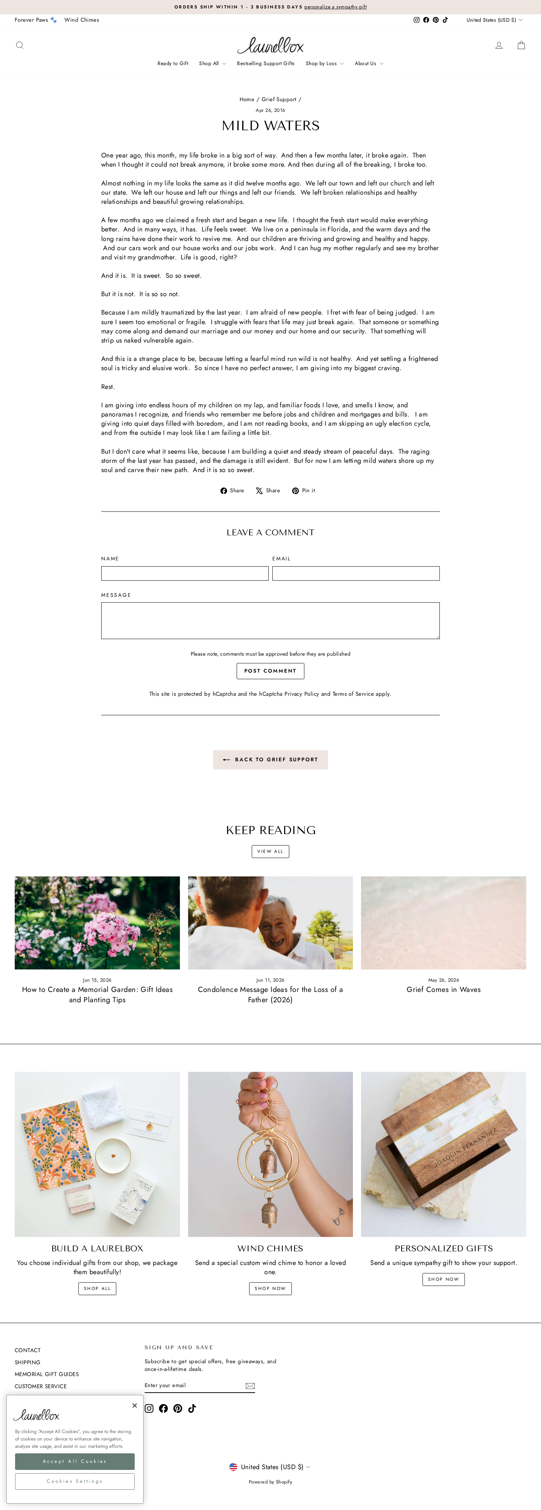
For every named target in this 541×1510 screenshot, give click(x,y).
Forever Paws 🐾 (36, 20)
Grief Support (279, 99)
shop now (270, 1288)
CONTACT (27, 1350)
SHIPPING (28, 1362)
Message (116, 595)
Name (110, 558)
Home (247, 99)
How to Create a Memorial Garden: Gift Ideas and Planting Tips (97, 994)
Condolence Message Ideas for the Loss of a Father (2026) (270, 994)
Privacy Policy (301, 694)
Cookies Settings (75, 1481)
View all (270, 851)
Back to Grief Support (276, 759)
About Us (366, 63)
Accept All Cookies (75, 1461)
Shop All (209, 63)
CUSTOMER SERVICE (41, 1386)
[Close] (135, 1405)
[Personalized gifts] (443, 1154)
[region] (75, 1449)
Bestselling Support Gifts (265, 63)
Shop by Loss (322, 63)
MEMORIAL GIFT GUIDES (47, 1374)
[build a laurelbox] (97, 1154)
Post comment (270, 670)
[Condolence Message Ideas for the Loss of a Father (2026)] (270, 922)
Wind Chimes (81, 20)
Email (281, 558)
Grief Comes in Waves (444, 989)
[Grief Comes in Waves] (443, 922)
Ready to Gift (173, 63)
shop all (97, 1288)
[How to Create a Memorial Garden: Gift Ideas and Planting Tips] (97, 922)
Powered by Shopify (270, 1481)
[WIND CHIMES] (270, 1154)
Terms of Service (353, 694)
